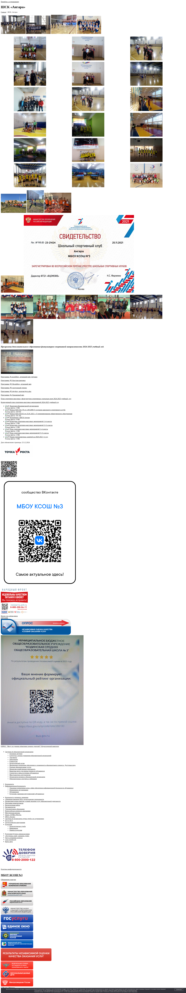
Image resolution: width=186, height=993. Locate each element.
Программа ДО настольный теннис (14, 388)
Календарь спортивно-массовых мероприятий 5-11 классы (31, 425)
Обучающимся (14, 792)
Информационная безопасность (15, 786)
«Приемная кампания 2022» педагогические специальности (24, 799)
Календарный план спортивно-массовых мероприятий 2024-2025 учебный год (30, 402)
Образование (13, 759)
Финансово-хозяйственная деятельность (22, 769)
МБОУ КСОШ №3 (11, 875)
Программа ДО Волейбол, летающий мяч (16, 384)
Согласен (179, 989)
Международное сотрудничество (20, 775)
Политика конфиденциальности (11, 869)
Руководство (13, 761)
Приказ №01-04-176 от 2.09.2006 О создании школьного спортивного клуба (37, 410)
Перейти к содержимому (10, 2)
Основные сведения (15, 754)
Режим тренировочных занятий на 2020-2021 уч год (29, 437)
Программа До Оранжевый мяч (12, 395)
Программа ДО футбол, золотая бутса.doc (16, 391)
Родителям (8, 824)
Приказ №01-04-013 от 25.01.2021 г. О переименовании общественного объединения (41, 414)
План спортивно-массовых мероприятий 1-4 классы (29, 429)
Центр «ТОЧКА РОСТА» (13, 815)
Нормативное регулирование (18, 790)
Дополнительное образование (15, 809)
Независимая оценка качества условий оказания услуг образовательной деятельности (33, 801)
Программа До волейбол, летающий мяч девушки (19, 377)
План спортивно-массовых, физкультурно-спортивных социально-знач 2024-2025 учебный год (36, 399)
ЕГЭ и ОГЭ (9, 820)
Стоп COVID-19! (10, 840)
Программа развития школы (14, 803)
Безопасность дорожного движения (16, 797)
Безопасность (9, 784)
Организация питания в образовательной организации (27, 777)
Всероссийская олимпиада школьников (17, 811)
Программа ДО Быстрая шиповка (13, 380)
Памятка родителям (15, 830)
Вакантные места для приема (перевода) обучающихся (27, 771)
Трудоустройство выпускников (15, 822)
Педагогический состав (17, 763)
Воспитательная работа (12, 805)
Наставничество (10, 807)
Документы (13, 757)
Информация (13, 828)
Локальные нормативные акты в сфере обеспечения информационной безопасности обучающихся (41, 788)
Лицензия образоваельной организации (24, 406)
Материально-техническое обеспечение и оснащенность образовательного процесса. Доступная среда (42, 765)
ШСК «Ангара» (10, 817)
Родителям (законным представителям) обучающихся (26, 794)
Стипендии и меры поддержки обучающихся (24, 773)
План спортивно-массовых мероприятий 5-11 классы (29, 433)
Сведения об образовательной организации (19, 752)
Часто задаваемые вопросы (13, 838)
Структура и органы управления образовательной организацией (30, 755)
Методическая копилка (12, 813)
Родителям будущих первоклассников (17, 834)
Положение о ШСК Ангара (20, 417)
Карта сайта (9, 841)
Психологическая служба (17, 826)
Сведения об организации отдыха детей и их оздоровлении (24, 819)
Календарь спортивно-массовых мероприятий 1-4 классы (31, 421)
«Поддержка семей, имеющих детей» (17, 836)
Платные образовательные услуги (20, 767)
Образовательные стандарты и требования (23, 779)
